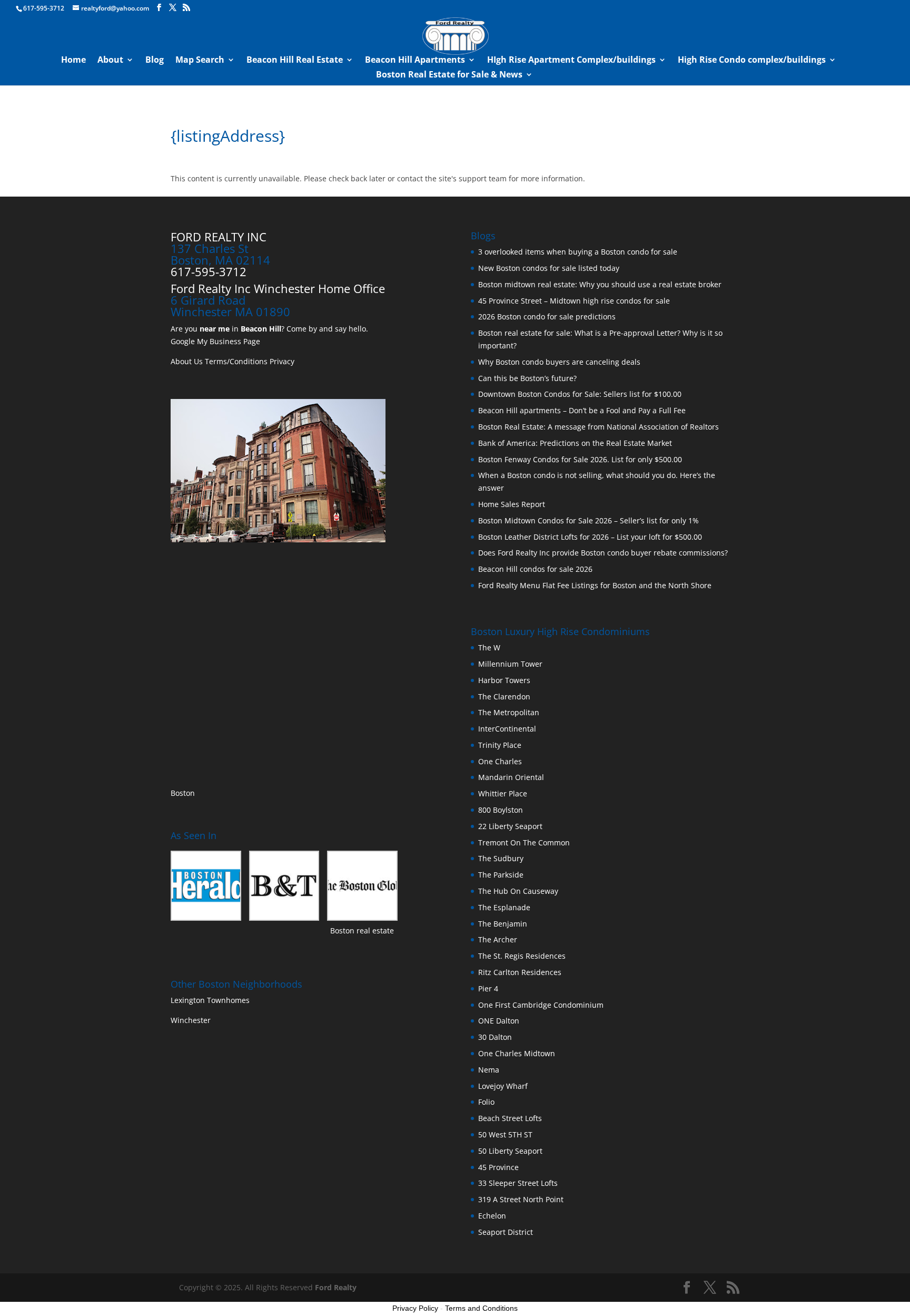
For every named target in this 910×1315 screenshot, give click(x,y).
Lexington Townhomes (211, 1000)
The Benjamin (502, 924)
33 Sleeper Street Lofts (518, 1183)
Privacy (282, 361)
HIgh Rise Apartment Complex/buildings (571, 60)
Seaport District (505, 1232)
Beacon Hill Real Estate (294, 60)
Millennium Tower (510, 664)
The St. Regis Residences (522, 956)
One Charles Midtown (516, 1053)
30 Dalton (495, 1037)
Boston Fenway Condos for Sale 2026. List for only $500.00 (580, 459)
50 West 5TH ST (505, 1134)
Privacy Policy (415, 1308)
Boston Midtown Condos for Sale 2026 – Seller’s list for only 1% (588, 520)
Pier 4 (488, 988)
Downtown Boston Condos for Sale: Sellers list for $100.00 (579, 394)
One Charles (500, 761)
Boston (183, 793)
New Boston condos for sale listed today (548, 268)
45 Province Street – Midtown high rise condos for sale (574, 301)
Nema (488, 1070)
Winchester (192, 1020)
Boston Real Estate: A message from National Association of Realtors (598, 427)
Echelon (492, 1216)
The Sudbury (500, 858)
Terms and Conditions (481, 1308)
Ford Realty (336, 1287)
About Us (187, 361)
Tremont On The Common (524, 842)
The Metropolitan (508, 712)
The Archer (497, 939)
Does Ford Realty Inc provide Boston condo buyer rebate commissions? (603, 553)
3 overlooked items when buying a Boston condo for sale (577, 252)
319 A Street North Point (520, 1199)
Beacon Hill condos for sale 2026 (535, 569)
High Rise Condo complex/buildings (752, 60)
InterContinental (507, 729)
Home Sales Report (511, 504)
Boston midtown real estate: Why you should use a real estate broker (599, 284)
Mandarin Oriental (511, 777)
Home (73, 60)
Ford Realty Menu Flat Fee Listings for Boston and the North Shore (594, 585)
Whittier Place (502, 793)
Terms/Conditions (236, 361)
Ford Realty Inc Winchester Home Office (278, 288)
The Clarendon (504, 696)
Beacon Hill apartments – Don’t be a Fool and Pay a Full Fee (582, 410)
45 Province (498, 1167)
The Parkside (500, 875)
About (110, 60)
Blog (154, 60)
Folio (486, 1102)
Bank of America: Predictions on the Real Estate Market (575, 443)
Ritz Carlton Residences (519, 972)
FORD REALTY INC (218, 237)
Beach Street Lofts (510, 1118)
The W (490, 647)
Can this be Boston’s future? (527, 378)
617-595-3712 (43, 8)
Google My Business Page (215, 341)
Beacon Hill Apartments (415, 60)
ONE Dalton (498, 1021)
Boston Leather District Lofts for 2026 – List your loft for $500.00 (590, 537)
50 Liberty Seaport (510, 1151)
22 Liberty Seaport (510, 826)
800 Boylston (500, 810)
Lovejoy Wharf (503, 1086)
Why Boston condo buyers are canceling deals (559, 362)
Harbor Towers (504, 680)
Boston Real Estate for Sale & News (449, 75)
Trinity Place (499, 745)
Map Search (199, 60)
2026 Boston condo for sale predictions (547, 316)
